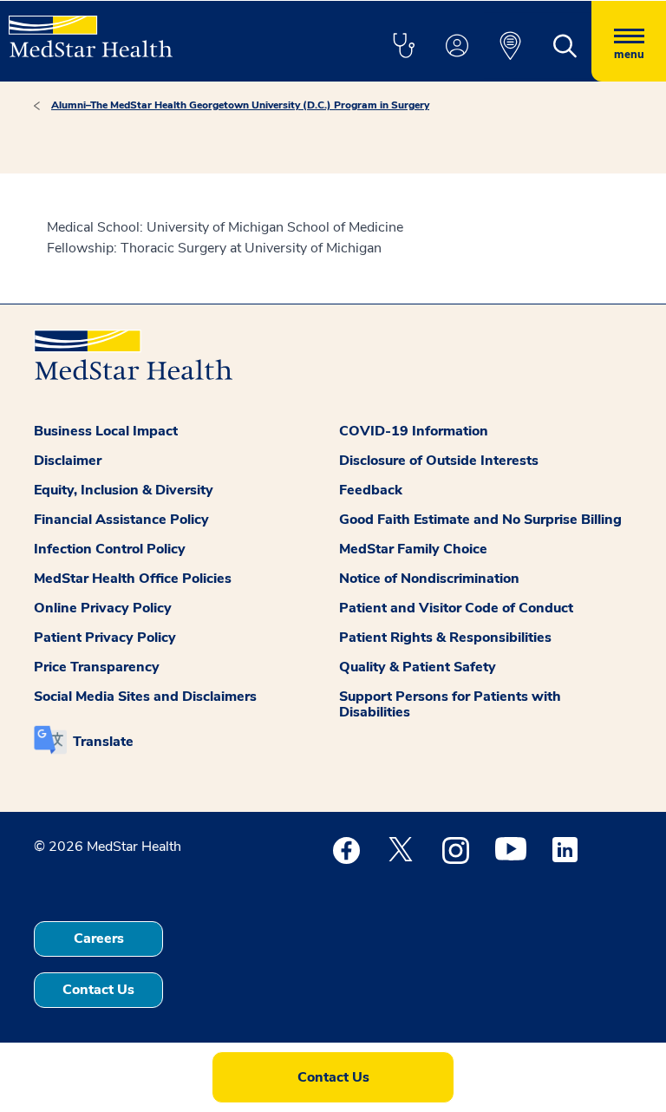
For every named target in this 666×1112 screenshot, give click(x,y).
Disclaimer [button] (67, 460)
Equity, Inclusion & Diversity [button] (123, 490)
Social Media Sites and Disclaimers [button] (145, 696)
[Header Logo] (90, 29)
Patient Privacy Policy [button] (105, 637)
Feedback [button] (370, 490)
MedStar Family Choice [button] (413, 549)
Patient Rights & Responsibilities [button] (445, 637)
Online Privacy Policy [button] (103, 608)
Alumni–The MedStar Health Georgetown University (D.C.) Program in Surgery (240, 105)
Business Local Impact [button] (106, 431)
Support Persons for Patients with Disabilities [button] (450, 704)
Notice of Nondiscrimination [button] (429, 578)
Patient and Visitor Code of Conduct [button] (456, 608)
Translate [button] (103, 741)
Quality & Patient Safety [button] (417, 667)
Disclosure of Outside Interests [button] (439, 460)
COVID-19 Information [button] (413, 431)
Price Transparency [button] (97, 667)
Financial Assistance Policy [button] (121, 519)
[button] (403, 47)
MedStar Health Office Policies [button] (133, 578)
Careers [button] (99, 938)
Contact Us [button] (98, 989)
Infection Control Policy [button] (110, 549)
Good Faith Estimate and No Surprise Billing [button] (480, 519)
